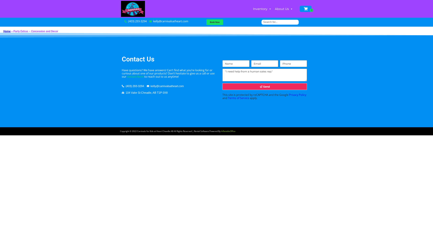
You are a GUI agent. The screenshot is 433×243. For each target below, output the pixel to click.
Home (7, 31)
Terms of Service (238, 98)
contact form (135, 76)
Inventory (260, 9)
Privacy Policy (297, 95)
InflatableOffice (228, 131)
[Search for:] (280, 22)
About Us (282, 9)
